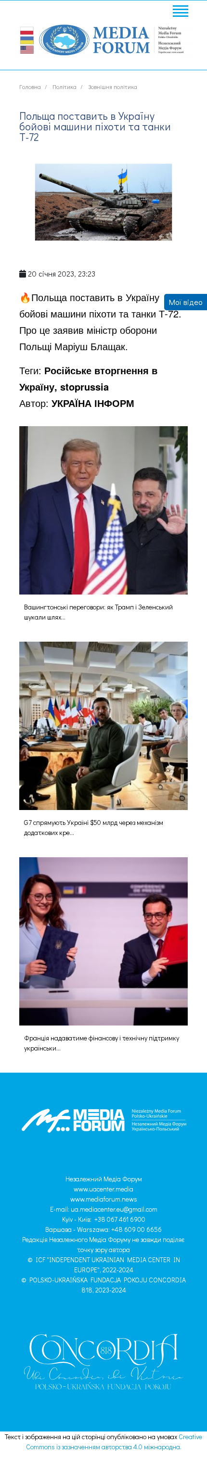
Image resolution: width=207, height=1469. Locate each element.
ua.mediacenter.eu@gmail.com (114, 1209)
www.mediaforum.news (103, 1198)
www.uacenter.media (103, 1188)
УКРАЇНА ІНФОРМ (93, 403)
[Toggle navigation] (180, 12)
